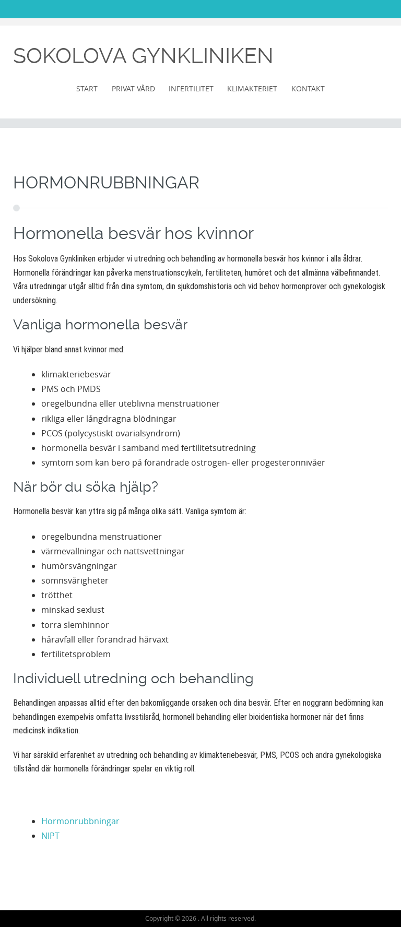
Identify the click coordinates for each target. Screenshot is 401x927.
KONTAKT (308, 88)
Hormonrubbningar (80, 821)
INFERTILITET (191, 88)
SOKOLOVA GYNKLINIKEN (143, 55)
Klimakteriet (252, 88)
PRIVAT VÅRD (133, 88)
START (87, 88)
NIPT (50, 835)
